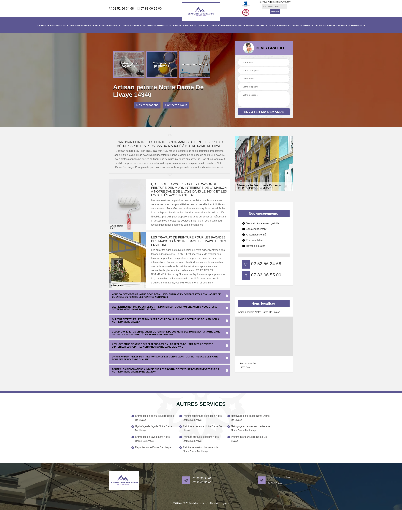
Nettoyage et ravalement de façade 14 (162, 25)
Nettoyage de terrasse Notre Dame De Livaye (250, 418)
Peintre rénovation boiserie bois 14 (227, 25)
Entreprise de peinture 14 (107, 25)
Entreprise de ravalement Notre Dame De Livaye (152, 439)
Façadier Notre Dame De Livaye (153, 447)
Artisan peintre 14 (59, 25)
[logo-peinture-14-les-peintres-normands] (201, 11)
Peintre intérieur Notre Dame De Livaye (249, 439)
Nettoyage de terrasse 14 (195, 25)
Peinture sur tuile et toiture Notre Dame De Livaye (201, 439)
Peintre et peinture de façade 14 (319, 25)
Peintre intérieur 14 (131, 25)
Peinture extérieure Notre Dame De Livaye (202, 428)
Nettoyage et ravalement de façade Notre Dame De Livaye (250, 428)
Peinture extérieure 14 (290, 25)
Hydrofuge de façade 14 (82, 25)
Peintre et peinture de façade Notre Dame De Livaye (202, 418)
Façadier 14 (43, 25)
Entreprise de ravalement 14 (351, 25)
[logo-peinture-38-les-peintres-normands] (124, 480)
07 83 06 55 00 (151, 8)
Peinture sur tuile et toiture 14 (262, 25)
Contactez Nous (176, 105)
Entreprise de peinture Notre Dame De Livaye (154, 418)
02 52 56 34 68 (123, 8)
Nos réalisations (147, 105)
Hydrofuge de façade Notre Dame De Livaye (153, 428)
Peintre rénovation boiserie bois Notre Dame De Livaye (200, 449)
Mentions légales (219, 503)
